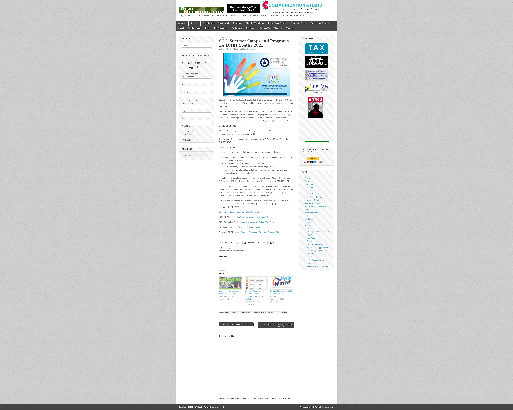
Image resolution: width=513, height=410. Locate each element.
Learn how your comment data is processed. (271, 398)
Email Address (188, 77)
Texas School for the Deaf (264, 313)
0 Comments (251, 49)
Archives (182, 23)
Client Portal (208, 23)
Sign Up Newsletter (315, 244)
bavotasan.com (328, 407)
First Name (186, 84)
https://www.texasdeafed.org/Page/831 (252, 217)
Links (207, 28)
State (184, 118)
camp (227, 313)
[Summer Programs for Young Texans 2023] (230, 283)
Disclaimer (251, 28)
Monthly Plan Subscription (318, 231)
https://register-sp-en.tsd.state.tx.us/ (244, 212)
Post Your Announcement (317, 257)
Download (237, 23)
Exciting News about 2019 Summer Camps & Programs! (281, 293)
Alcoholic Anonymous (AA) (318, 266)
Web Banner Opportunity (317, 247)
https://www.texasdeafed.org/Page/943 (257, 222)
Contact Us (265, 28)
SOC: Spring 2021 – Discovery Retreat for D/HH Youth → (277, 325)
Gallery (310, 263)
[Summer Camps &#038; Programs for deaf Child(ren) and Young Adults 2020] (256, 283)
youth (284, 313)
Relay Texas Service (277, 23)
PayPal (310, 235)
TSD (278, 313)
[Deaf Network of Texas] (201, 9)
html (191, 131)
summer (235, 313)
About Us (278, 28)
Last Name (186, 92)
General (222, 37)
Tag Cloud (311, 238)
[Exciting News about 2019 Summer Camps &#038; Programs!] (281, 283)
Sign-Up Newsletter (255, 23)
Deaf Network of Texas (200, 407)
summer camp (246, 313)
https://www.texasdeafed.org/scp (246, 227)
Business (194, 23)
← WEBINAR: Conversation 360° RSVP (236, 324)
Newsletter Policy (299, 23)
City (183, 111)
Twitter (309, 241)
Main (288, 28)
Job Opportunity (221, 28)
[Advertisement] (317, 132)
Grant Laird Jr (226, 49)
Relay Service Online (315, 260)
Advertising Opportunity (317, 250)
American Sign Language (189, 28)
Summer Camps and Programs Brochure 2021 (260, 232)
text (190, 134)
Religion (236, 28)
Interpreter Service (320, 23)
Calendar (310, 254)
